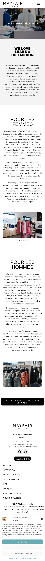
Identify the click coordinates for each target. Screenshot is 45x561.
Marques (8, 489)
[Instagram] (25, 451)
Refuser (22, 548)
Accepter (22, 542)
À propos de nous (12, 493)
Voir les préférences (22, 553)
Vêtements (9, 470)
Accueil (7, 465)
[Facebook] (19, 451)
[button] (42, 519)
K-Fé (5, 484)
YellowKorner (11, 479)
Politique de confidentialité (28, 558)
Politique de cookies (14, 558)
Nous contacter (12, 498)
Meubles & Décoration (15, 475)
